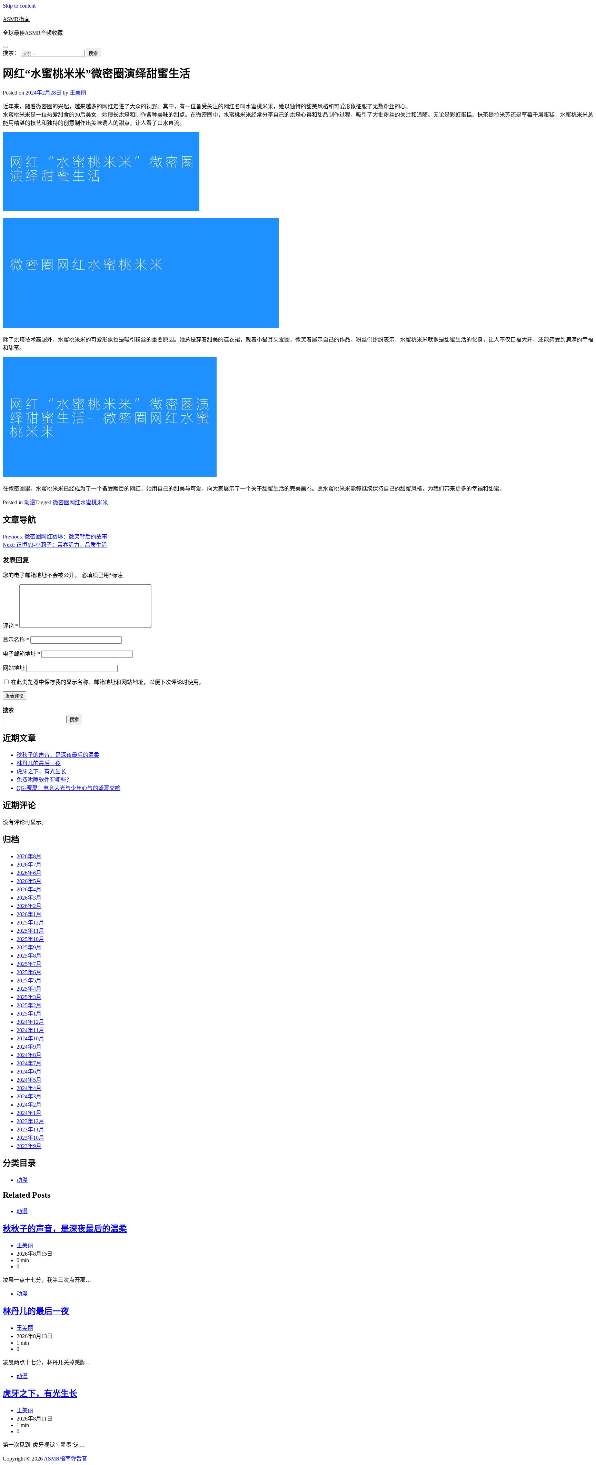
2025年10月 (30, 939)
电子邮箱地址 (21, 654)
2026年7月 (29, 865)
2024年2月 (29, 1105)
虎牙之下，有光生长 (41, 771)
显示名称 (16, 640)
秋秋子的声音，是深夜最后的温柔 (58, 755)
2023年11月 (30, 1129)
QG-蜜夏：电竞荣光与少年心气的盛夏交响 (68, 788)
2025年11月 (30, 931)
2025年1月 (29, 1014)
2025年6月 (29, 972)
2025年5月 (29, 980)
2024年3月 (29, 1096)
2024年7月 (29, 1063)
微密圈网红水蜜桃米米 (80, 502)
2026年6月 (29, 873)
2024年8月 (29, 1055)
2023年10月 (30, 1138)
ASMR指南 (16, 19)
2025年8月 (29, 956)
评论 (10, 626)
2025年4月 (29, 989)
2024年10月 (30, 1038)
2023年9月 (29, 1146)
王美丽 (78, 93)
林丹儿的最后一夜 (39, 763)
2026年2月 (29, 906)
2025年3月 (29, 997)
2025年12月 (30, 922)
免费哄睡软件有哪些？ (44, 780)
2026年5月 (29, 881)
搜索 (8, 710)
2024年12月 (30, 1022)
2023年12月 (30, 1121)
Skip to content (19, 6)
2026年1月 (29, 914)
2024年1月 (29, 1113)
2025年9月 (29, 947)
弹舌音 (79, 1459)
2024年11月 (30, 1030)
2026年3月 (29, 898)
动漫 (29, 502)
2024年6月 (29, 1072)
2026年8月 (29, 856)
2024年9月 (29, 1047)
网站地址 (14, 668)
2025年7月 (29, 964)
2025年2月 (29, 1005)
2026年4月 (29, 889)
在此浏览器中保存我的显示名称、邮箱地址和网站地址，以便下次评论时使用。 (107, 682)
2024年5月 (29, 1080)
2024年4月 (29, 1088)
